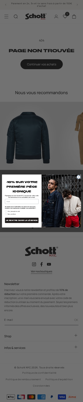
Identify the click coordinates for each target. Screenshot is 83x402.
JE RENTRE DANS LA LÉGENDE (22, 220)
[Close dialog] (78, 177)
